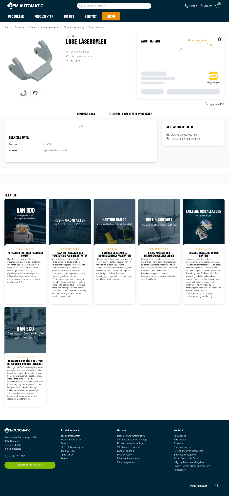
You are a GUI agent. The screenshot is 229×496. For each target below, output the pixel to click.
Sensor (64, 443)
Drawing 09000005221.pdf (184, 134)
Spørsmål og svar (183, 447)
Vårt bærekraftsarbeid (128, 447)
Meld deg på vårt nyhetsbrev (30, 465)
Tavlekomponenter (70, 435)
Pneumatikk (67, 454)
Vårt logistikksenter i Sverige (132, 439)
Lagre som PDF (217, 104)
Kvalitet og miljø (125, 450)
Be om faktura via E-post (186, 458)
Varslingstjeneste (126, 462)
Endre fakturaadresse (185, 454)
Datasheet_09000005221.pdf (185, 139)
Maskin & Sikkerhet (71, 439)
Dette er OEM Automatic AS (131, 435)
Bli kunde (178, 443)
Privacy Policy (124, 454)
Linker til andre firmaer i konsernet (192, 465)
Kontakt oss (180, 435)
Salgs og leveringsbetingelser (189, 462)
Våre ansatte (180, 439)
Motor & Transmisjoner (72, 447)
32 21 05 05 (15, 445)
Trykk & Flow (68, 450)
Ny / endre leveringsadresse (188, 450)
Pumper (65, 458)
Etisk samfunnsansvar (128, 458)
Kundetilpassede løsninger (130, 443)
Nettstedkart (180, 469)
